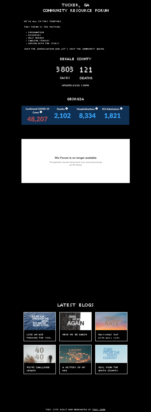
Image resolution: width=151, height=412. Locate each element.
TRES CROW (98, 409)
